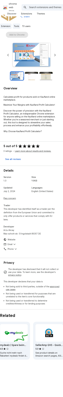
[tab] (12, 13)
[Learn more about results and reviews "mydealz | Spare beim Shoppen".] (7, 348)
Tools (16, 26)
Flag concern (10, 198)
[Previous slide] (8, 55)
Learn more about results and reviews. (33, 151)
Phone (11, 249)
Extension (5, 26)
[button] (31, 55)
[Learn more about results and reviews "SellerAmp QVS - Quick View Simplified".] (43, 348)
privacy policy (14, 275)
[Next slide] (55, 55)
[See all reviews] (13, 159)
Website (11, 239)
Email (10, 244)
